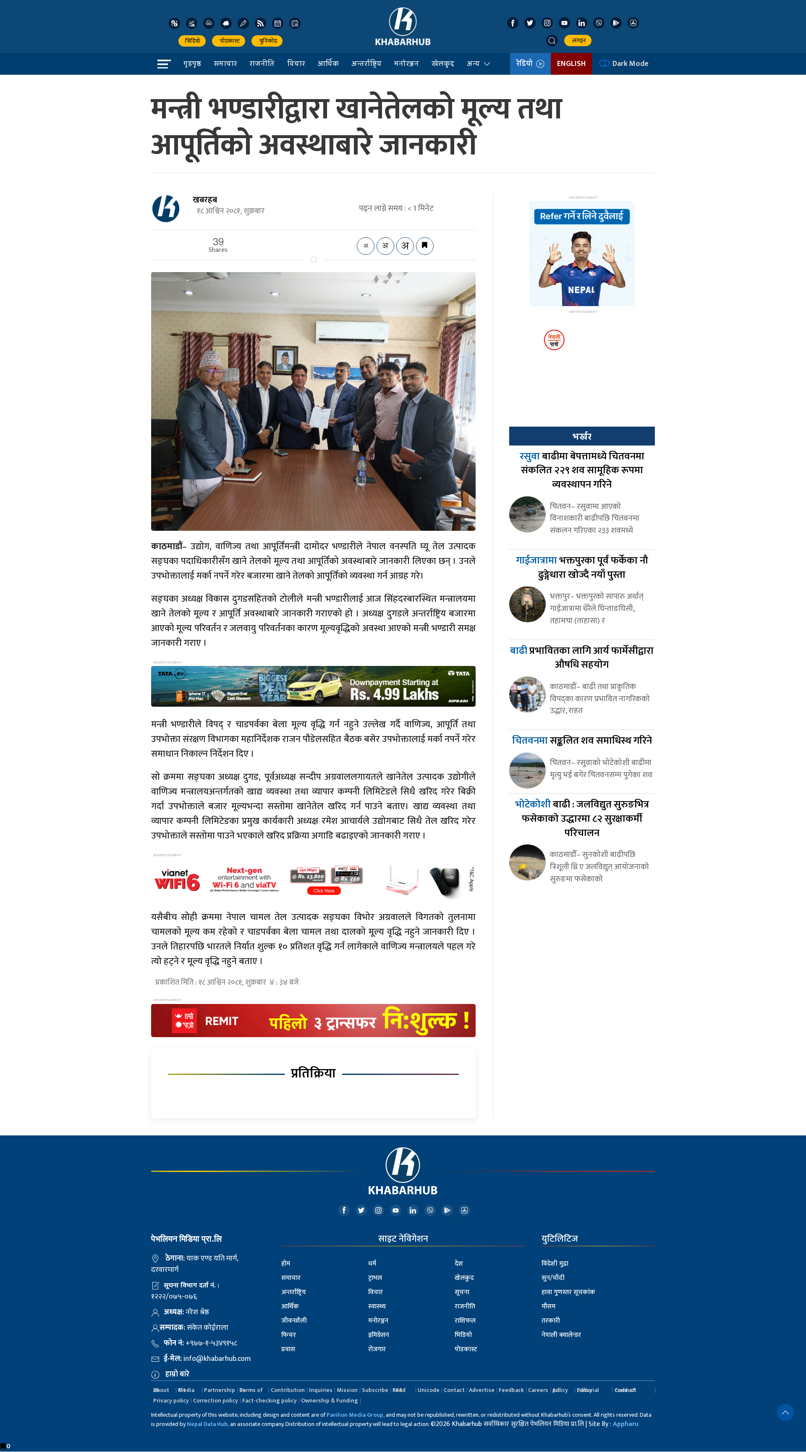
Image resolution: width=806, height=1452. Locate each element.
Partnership (219, 1390)
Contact (454, 1390)
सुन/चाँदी (553, 1278)
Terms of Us (251, 1390)
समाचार (225, 63)
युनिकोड (267, 41)
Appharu (626, 1424)
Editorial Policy (588, 1390)
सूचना (462, 1292)
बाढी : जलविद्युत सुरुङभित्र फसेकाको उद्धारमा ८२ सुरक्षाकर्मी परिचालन (582, 818)
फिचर (288, 1335)
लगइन (578, 40)
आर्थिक (328, 63)
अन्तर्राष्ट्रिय (366, 63)
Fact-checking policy (269, 1400)
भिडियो (192, 41)
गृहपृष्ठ (192, 63)
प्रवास (288, 1349)
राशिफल (465, 1320)
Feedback (511, 1390)
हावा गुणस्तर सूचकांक (568, 1292)
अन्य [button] (473, 63)
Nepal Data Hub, (208, 1424)
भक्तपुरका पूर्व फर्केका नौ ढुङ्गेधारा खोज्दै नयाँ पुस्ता (582, 567)
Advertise (482, 1390)
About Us (161, 1390)
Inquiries (320, 1390)
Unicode (429, 1390)
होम (285, 1263)
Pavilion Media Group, (356, 1415)
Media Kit (186, 1390)
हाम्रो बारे (177, 1374)
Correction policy (215, 1400)
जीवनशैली (294, 1320)
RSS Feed (399, 1390)
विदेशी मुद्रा (555, 1263)
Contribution (288, 1390)
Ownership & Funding (329, 1400)
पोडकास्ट (228, 41)
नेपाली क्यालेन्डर (561, 1335)
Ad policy (560, 1390)
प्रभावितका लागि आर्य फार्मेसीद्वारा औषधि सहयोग (582, 658)
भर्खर (581, 436)
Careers (538, 1390)
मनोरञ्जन (406, 63)
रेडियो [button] (526, 64)
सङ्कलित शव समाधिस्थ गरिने (582, 740)
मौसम (548, 1306)
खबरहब (205, 200)
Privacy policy (171, 1400)
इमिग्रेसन (378, 1335)
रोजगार (377, 1349)
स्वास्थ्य (377, 1306)
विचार (296, 63)
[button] (552, 41)
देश (459, 1263)
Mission (347, 1390)
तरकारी (551, 1320)
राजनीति (262, 63)
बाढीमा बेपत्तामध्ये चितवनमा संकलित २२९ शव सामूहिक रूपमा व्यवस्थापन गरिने (582, 470)
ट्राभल (375, 1278)
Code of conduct (625, 1390)
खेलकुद (443, 63)
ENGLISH (571, 64)
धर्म (372, 1263)
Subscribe (375, 1390)
